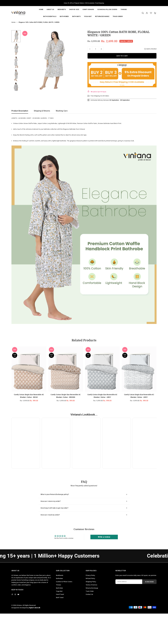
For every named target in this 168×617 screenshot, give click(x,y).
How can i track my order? (50, 515)
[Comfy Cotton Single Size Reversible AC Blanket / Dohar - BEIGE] (29, 369)
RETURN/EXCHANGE (102, 16)
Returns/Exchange (92, 588)
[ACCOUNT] (147, 13)
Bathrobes (59, 578)
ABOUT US (50, 9)
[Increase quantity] (101, 49)
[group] (52, 60)
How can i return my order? (51, 501)
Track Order (118, 16)
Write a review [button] (104, 537)
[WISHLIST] (151, 13)
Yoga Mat (59, 591)
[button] (155, 13)
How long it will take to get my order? (54, 508)
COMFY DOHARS (88, 9)
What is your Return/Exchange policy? (55, 494)
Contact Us (89, 594)
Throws (124, 9)
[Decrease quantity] (90, 49)
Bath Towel (60, 597)
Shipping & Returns (42, 111)
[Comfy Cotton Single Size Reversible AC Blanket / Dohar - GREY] (102, 369)
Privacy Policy (90, 575)
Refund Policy (90, 578)
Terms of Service (91, 585)
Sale (25, 33)
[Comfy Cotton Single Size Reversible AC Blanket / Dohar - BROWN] (65, 369)
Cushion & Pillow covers (107, 9)
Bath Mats (59, 588)
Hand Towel (60, 594)
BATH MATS (76, 16)
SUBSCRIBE (149, 582)
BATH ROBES (64, 16)
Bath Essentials (49, 16)
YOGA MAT (88, 16)
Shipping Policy (91, 581)
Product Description (19, 111)
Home (41, 9)
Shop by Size (74, 9)
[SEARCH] (143, 13)
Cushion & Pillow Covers (64, 581)
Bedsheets (62, 9)
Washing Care (62, 111)
